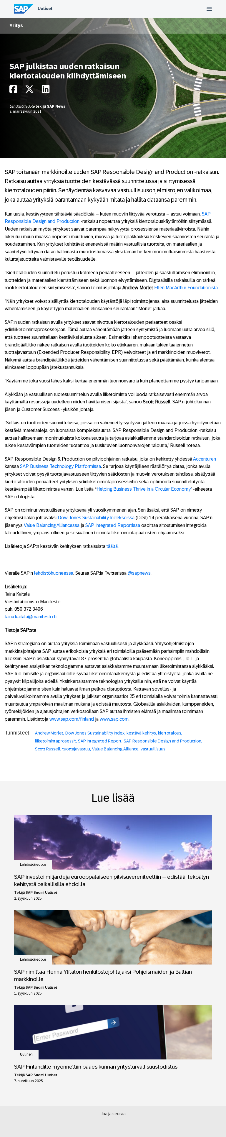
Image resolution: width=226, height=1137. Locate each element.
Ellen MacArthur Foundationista (186, 287)
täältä (112, 546)
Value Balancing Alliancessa (51, 525)
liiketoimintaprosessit (55, 741)
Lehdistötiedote (22, 106)
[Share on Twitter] (29, 90)
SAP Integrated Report (100, 741)
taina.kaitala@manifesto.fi (30, 616)
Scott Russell (47, 749)
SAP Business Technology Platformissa (60, 466)
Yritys (16, 25)
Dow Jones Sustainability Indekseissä (96, 517)
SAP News (56, 106)
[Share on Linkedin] (45, 90)
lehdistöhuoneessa (53, 573)
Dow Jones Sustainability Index (94, 733)
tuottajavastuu (76, 749)
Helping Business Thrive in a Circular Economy (144, 489)
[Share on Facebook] (13, 90)
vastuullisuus (153, 749)
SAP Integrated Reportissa (112, 525)
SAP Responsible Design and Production (162, 741)
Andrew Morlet (49, 733)
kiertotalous (169, 733)
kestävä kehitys (141, 733)
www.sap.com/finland (71, 719)
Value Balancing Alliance (115, 749)
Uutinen (26, 1054)
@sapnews (139, 573)
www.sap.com (114, 719)
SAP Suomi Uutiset (41, 892)
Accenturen (204, 458)
